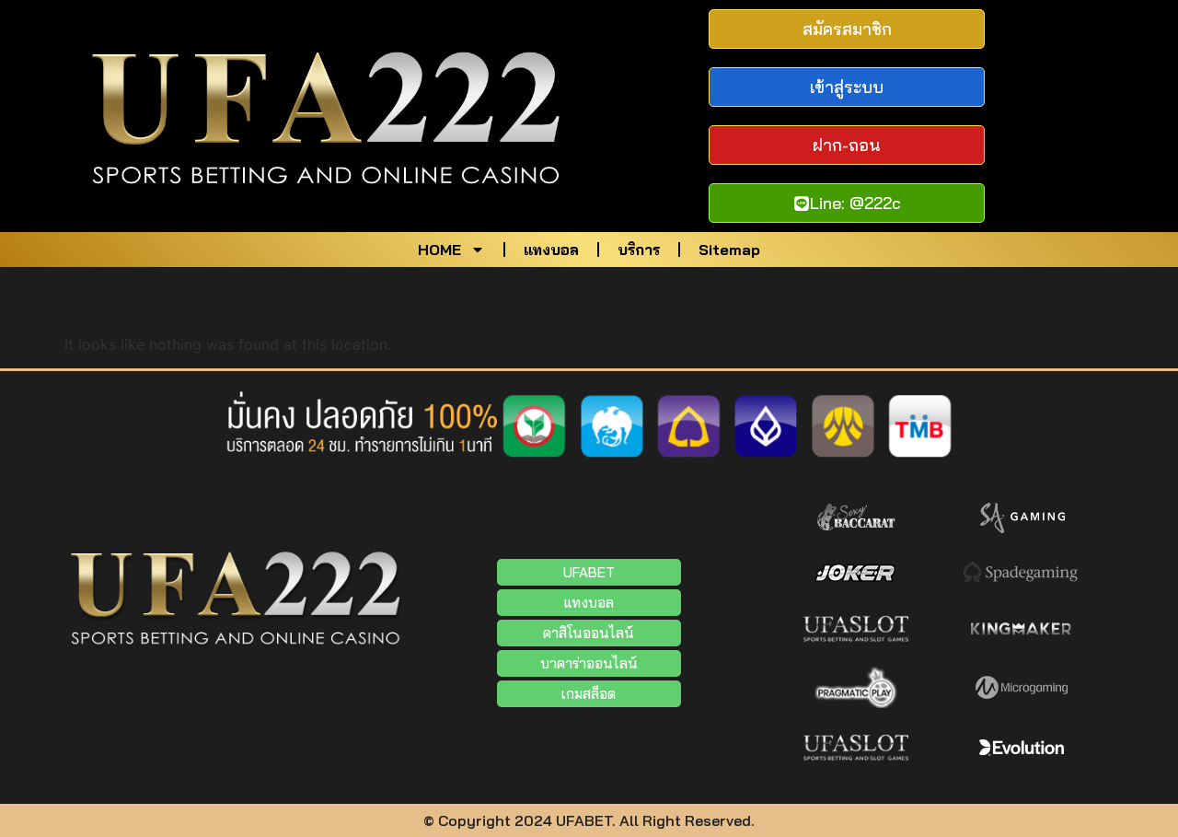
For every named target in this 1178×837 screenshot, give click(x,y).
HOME (439, 249)
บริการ (639, 249)
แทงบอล (551, 249)
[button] (589, 663)
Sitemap (729, 249)
